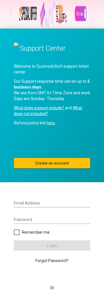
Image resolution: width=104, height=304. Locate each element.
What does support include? (39, 108)
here (51, 123)
